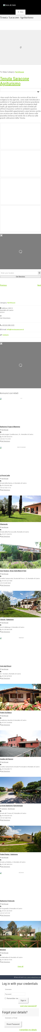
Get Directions (5, 441)
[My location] (39, 273)
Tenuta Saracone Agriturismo (14, 81)
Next (39, 285)
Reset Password (13, 1024)
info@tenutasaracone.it (15, 329)
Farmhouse (19, 72)
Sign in (23, 1000)
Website (6, 335)
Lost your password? (28, 1006)
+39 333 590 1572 (8, 325)
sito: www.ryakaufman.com (32, 977)
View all (20, 966)
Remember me (12, 998)
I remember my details (28, 1030)
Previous (3, 285)
